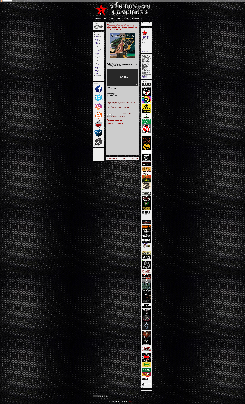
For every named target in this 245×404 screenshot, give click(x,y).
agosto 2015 (97, 50)
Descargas (126, 18)
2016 (97, 36)
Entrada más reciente (112, 158)
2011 (97, 78)
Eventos (105, 18)
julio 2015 (97, 53)
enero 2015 (97, 70)
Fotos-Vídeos (112, 18)
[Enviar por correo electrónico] (107, 115)
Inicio (123, 158)
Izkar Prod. (120, 116)
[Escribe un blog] (108, 115)
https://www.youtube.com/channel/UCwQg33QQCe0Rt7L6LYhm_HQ (119, 107)
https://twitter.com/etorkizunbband (113, 103)
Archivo (119, 18)
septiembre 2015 (97, 48)
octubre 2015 (98, 45)
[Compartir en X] (110, 115)
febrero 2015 (98, 67)
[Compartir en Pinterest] (112, 115)
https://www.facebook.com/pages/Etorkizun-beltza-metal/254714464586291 (121, 102)
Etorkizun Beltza (114, 116)
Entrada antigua (134, 158)
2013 (97, 75)
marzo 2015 (97, 64)
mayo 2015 (97, 59)
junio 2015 (97, 56)
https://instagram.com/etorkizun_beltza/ (114, 106)
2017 (97, 34)
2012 (97, 77)
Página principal (98, 18)
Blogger (130, 401)
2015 (97, 38)
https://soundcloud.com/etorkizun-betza (114, 104)
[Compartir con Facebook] (111, 115)
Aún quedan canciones (146, 37)
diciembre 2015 (97, 40)
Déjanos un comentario (135, 18)
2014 (97, 73)
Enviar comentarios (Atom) (125, 161)
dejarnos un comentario (144, 77)
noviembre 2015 (97, 43)
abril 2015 (97, 61)
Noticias (123, 116)
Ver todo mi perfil (145, 51)
